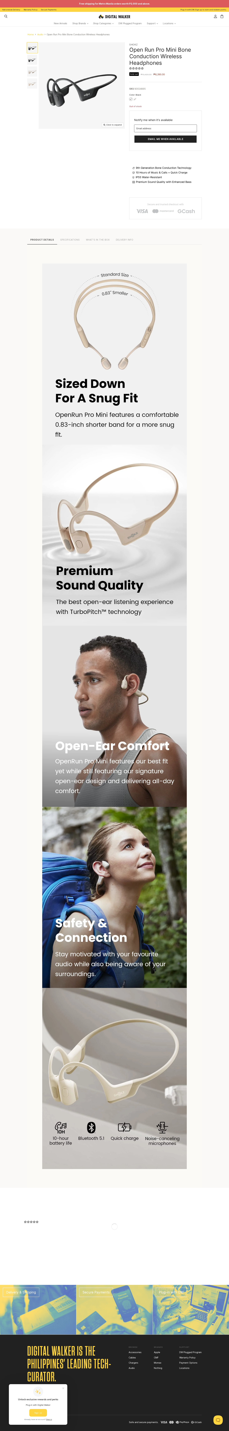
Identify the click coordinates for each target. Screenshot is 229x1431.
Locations (168, 23)
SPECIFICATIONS (70, 240)
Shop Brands (79, 23)
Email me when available (165, 139)
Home (30, 34)
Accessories (135, 1352)
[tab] (42, 239)
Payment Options (188, 1362)
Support (151, 23)
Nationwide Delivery (11, 10)
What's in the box (98, 240)
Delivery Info (124, 240)
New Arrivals (60, 23)
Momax (157, 1362)
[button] (136, 68)
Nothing (158, 1368)
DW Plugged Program (130, 23)
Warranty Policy (30, 10)
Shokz (133, 44)
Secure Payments (49, 10)
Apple (157, 1352)
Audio (40, 34)
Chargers (133, 1362)
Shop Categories (102, 23)
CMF (156, 1357)
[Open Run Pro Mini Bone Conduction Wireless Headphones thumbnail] (32, 47)
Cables (132, 1357)
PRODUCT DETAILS (42, 240)
